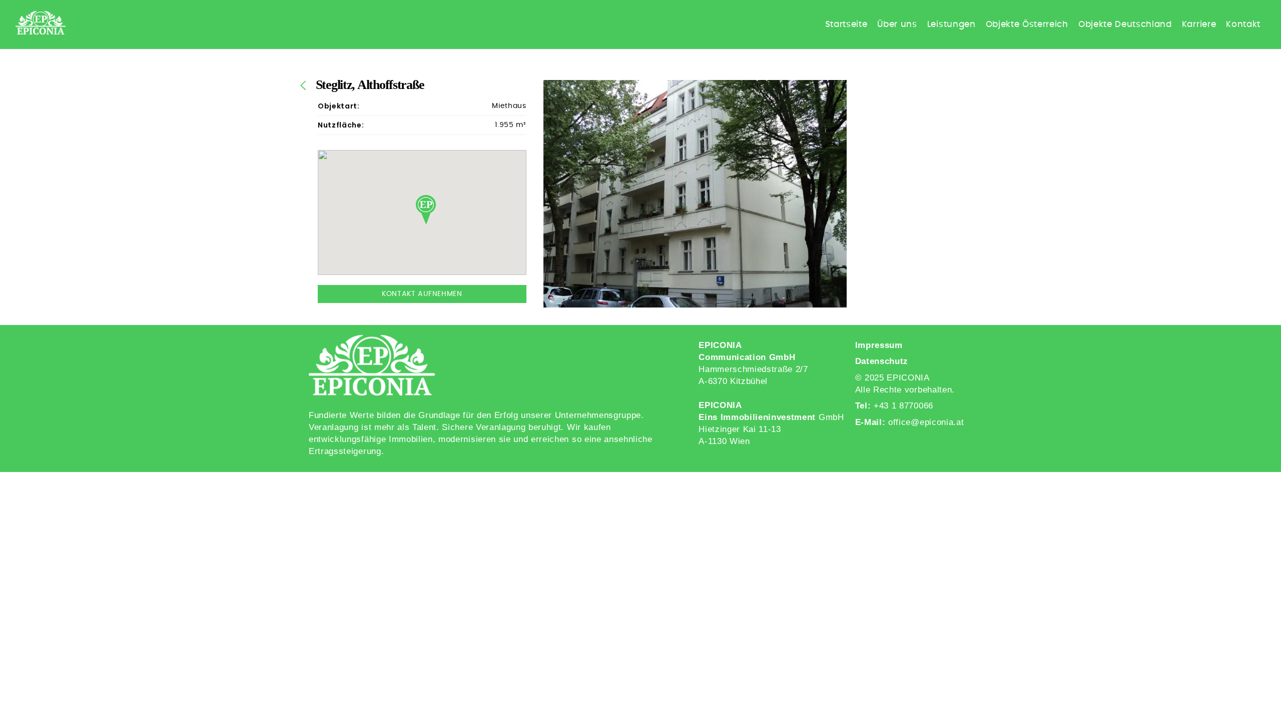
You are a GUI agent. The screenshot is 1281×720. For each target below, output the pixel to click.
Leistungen (951, 24)
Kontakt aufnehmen (422, 294)
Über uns (897, 24)
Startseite (846, 24)
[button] (426, 209)
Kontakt (1243, 24)
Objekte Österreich (1027, 24)
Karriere (1199, 24)
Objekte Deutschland (1125, 24)
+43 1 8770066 (903, 405)
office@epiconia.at (926, 422)
